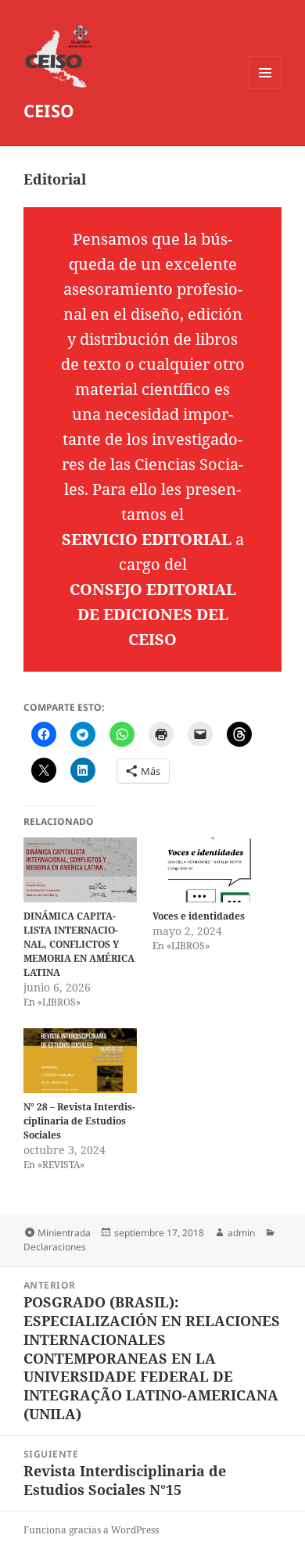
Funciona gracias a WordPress (91, 1529)
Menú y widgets (265, 88)
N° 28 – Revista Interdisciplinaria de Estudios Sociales (79, 1121)
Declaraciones (54, 1246)
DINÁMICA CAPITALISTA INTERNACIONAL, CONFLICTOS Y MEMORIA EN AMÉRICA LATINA (79, 944)
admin (241, 1232)
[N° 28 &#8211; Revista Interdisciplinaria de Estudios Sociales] (80, 1060)
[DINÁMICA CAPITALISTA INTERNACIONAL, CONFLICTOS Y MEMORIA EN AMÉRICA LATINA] (80, 869)
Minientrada (64, 1232)
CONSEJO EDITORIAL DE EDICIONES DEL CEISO (153, 614)
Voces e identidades (198, 916)
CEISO (48, 110)
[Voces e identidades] (209, 869)
